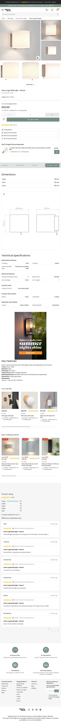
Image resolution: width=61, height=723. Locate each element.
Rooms (18, 701)
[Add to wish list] (4, 119)
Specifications (20, 165)
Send (56, 691)
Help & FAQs (5, 684)
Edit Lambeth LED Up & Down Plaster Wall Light (30, 464)
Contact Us (5, 686)
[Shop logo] (8, 10)
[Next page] (55, 630)
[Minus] (9, 115)
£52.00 (53, 165)
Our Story (34, 684)
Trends (18, 696)
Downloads (5, 165)
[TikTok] (29, 710)
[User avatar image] (52, 10)
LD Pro (18, 694)
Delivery (4, 688)
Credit (18, 699)
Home (3, 18)
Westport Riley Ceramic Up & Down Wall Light (10, 464)
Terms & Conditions (22, 687)
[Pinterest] (40, 710)
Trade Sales (20, 692)
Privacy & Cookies (21, 690)
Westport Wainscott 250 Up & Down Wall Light (50, 464)
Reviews (34, 165)
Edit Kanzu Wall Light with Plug (47, 416)
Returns (4, 690)
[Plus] (52, 115)
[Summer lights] (30, 336)
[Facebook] (33, 710)
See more (29, 84)
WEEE (3, 693)
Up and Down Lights (21, 18)
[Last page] (58, 630)
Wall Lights (10, 18)
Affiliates (33, 688)
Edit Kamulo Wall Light (27, 415)
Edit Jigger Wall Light (8, 415)
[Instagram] (36, 710)
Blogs (32, 686)
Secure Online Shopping (20, 684)
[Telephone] (47, 10)
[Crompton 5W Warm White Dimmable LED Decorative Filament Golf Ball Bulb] (5, 150)
